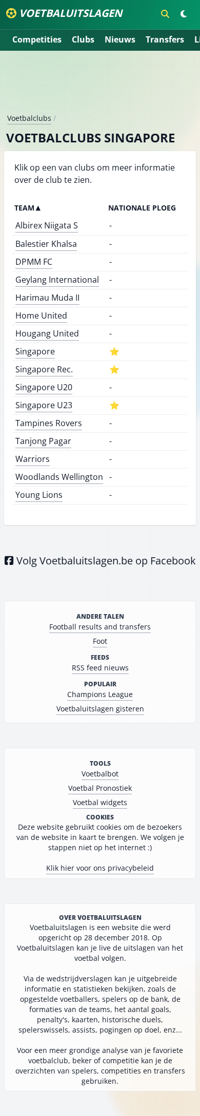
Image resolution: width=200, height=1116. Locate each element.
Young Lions (39, 494)
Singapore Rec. (44, 369)
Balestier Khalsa (46, 243)
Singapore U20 (43, 387)
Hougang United (47, 333)
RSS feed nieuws (100, 667)
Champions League (100, 694)
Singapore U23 (43, 405)
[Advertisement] (100, 86)
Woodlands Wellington (59, 476)
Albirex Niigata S (46, 225)
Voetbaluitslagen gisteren (100, 708)
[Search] (165, 13)
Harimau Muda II (47, 297)
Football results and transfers (100, 626)
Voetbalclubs (29, 118)
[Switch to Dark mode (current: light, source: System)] (183, 14)
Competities (37, 39)
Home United (41, 315)
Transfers (165, 39)
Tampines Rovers (48, 423)
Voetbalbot (100, 773)
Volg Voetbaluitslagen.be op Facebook (105, 560)
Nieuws (120, 39)
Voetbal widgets (100, 802)
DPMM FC (33, 261)
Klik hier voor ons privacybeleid (100, 868)
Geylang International (57, 279)
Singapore (35, 351)
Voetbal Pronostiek (100, 788)
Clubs (83, 39)
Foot (100, 641)
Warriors (32, 459)
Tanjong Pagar (43, 441)
